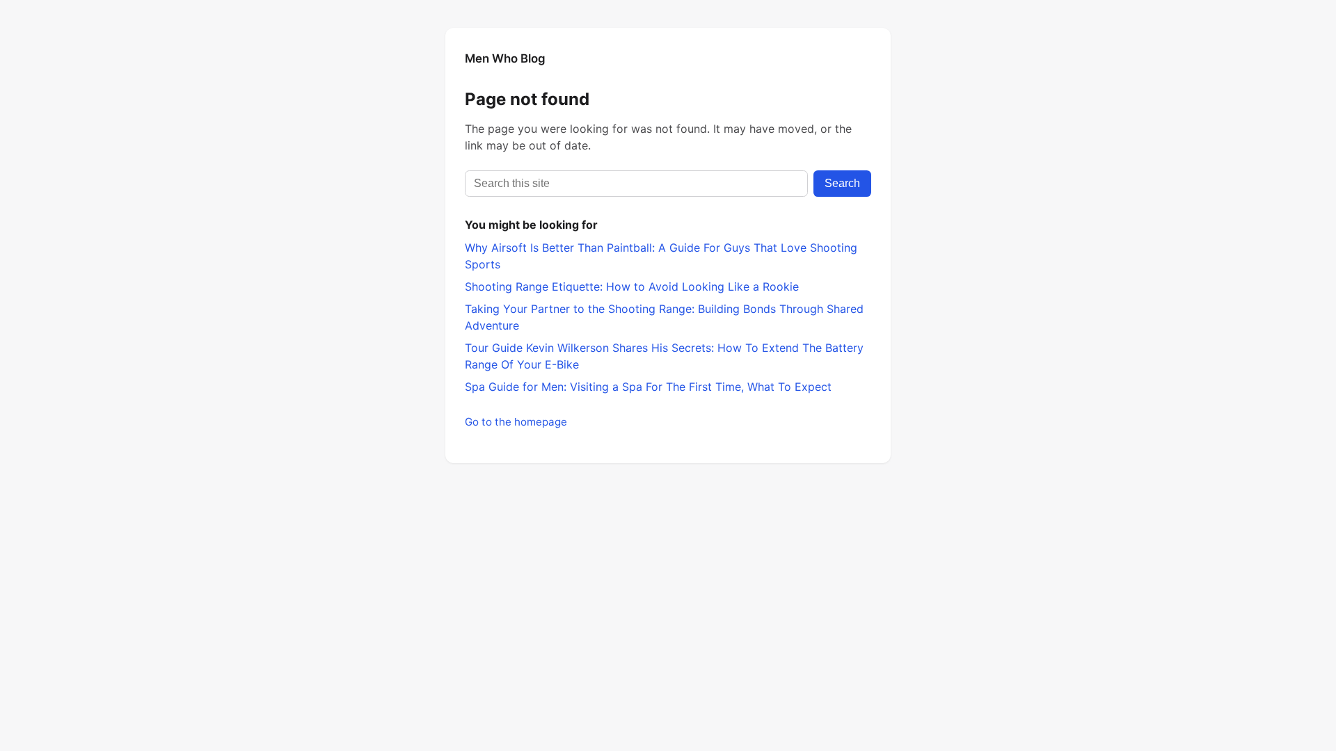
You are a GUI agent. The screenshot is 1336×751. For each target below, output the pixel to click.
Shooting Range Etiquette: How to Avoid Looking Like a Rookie (632, 286)
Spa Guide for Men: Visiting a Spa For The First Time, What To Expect (648, 387)
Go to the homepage (516, 421)
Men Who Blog (505, 58)
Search (842, 183)
